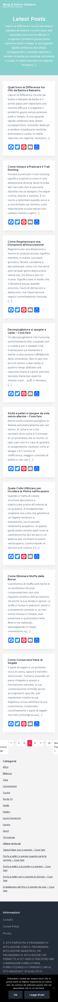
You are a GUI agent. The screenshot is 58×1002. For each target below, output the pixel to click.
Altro (5, 767)
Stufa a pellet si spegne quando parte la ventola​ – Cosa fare (24, 858)
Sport (6, 831)
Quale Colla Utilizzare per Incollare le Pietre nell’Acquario (28, 490)
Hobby (6, 812)
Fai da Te (8, 799)
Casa (5, 780)
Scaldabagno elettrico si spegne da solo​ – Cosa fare (28, 889)
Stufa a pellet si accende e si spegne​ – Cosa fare (27, 869)
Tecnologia (9, 837)
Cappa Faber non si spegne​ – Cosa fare (24, 850)
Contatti (8, 920)
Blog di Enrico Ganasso (19, 4)
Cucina (6, 793)
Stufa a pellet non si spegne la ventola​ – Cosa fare (28, 879)
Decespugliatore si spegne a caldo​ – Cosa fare (27, 331)
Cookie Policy (11, 926)
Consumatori (10, 786)
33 (50, 743)
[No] (54, 988)
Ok (15, 994)
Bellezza (7, 774)
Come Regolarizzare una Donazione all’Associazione (26, 243)
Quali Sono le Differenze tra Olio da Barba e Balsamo (26, 89)
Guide (6, 806)
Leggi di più (36, 994)
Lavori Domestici (12, 818)
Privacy (7, 933)
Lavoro (6, 825)
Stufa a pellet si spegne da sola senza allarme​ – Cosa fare (28, 415)
